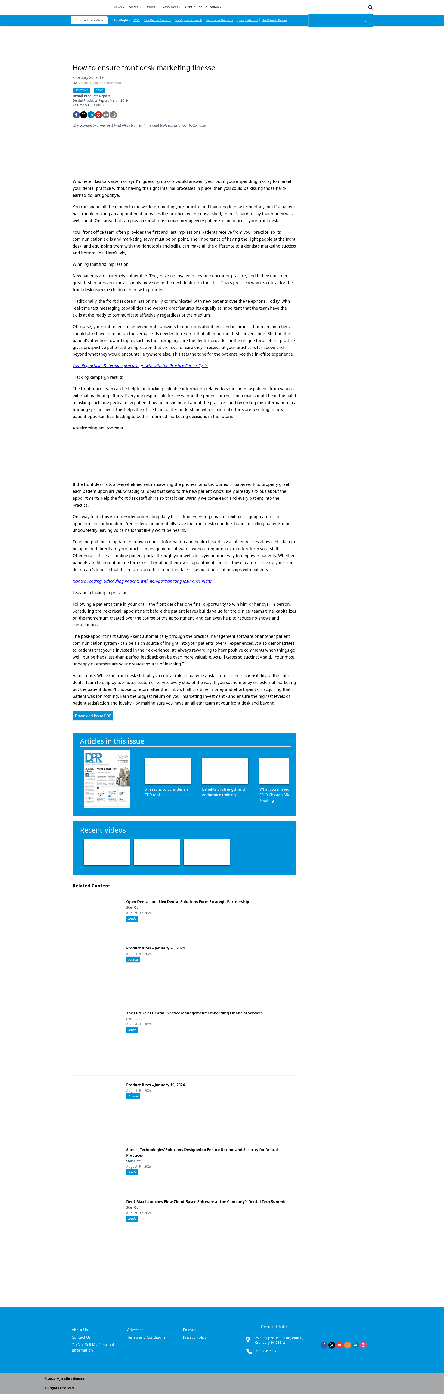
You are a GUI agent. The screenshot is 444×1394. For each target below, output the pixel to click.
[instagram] (363, 1345)
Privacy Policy (195, 1337)
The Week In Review (274, 20)
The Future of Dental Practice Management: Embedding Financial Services (194, 1013)
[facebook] (76, 114)
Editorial (190, 1329)
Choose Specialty (87, 20)
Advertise (135, 1329)
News (117, 7)
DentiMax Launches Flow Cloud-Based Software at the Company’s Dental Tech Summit (206, 1201)
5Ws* (136, 20)
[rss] (347, 1345)
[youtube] (339, 1345)
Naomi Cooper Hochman (99, 82)
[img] (89, 7)
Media (134, 7)
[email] (106, 114)
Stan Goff (133, 907)
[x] (331, 1345)
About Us (80, 1329)
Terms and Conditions (146, 1337)
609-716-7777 (266, 1351)
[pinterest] (98, 114)
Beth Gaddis (135, 1018)
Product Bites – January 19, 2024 (155, 1084)
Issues (150, 7)
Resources (170, 7)
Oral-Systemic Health (188, 20)
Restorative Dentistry (219, 20)
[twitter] (83, 114)
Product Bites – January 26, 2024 (155, 948)
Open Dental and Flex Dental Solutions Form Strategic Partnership (187, 901)
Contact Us (81, 1337)
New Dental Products (157, 20)
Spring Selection (247, 20)
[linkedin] (91, 114)
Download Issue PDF (93, 715)
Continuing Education (202, 7)
